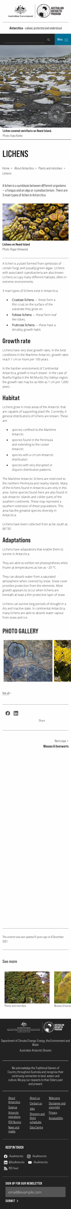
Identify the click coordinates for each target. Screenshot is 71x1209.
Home (5, 168)
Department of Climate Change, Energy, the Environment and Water (35, 1043)
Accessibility (56, 1118)
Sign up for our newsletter (23, 1183)
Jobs (32, 1109)
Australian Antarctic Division (35, 1050)
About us (35, 1098)
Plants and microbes (50, 168)
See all (5, 693)
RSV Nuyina (14, 1122)
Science (12, 1107)
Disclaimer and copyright (57, 1105)
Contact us (36, 1103)
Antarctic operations (14, 1115)
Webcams (54, 1098)
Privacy (53, 1113)
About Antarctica (24, 168)
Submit (10, 1201)
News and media (13, 1129)
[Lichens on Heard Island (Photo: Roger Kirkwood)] (35, 222)
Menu (60, 39)
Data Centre (36, 1127)
